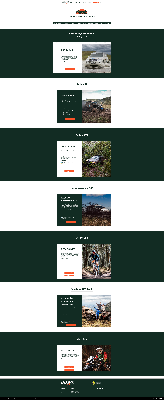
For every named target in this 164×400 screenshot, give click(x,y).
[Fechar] (162, 398)
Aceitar (160, 398)
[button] (79, 2)
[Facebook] (97, 388)
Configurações (155, 398)
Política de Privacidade (36, 398)
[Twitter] (102, 388)
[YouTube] (100, 388)
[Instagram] (99, 388)
